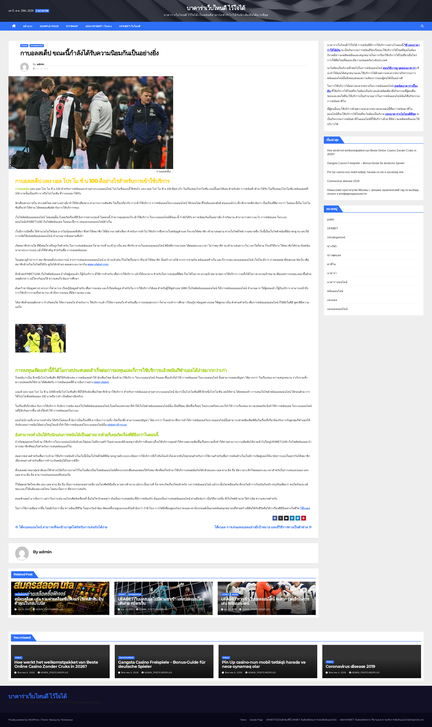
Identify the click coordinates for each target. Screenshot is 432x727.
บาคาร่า (332, 273)
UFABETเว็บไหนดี (129, 26)
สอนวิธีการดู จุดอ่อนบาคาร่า (399, 68)
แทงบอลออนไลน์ (37, 45)
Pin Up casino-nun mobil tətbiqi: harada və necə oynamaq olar (365, 172)
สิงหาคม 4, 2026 (338, 672)
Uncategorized (336, 237)
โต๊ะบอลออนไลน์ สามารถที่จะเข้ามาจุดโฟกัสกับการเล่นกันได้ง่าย (62, 527)
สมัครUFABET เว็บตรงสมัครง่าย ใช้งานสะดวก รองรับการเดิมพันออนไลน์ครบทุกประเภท (382, 720)
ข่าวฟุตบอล (334, 255)
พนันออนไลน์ (335, 291)
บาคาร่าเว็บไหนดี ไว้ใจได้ (216, 7)
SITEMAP (72, 26)
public (331, 219)
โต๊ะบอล (305, 508)
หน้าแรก (27, 26)
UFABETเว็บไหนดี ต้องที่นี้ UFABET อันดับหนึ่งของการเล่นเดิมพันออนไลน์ (301, 720)
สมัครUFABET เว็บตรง (99, 26)
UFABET (122, 594)
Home (243, 720)
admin (40, 64)
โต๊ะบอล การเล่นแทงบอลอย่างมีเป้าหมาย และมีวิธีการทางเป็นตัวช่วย (261, 527)
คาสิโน (331, 264)
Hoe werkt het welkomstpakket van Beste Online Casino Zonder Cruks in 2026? (56, 664)
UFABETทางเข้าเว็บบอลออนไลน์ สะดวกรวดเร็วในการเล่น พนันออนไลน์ (265, 601)
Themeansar (67, 720)
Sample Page (49, 26)
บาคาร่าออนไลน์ (337, 282)
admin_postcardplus (49, 609)
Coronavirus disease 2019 (343, 181)
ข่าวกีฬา (332, 246)
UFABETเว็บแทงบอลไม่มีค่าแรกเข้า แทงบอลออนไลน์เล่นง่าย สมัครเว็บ (161, 601)
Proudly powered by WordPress (24, 720)
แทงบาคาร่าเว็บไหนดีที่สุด (400, 114)
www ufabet (101, 382)
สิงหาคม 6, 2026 (26, 672)
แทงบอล (24, 45)
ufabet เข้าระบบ (117, 424)
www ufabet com (98, 264)
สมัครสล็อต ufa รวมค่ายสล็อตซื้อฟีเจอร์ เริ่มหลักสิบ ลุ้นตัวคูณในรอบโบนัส (59, 601)
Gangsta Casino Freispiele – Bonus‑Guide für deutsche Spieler (366, 163)
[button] (422, 26)
